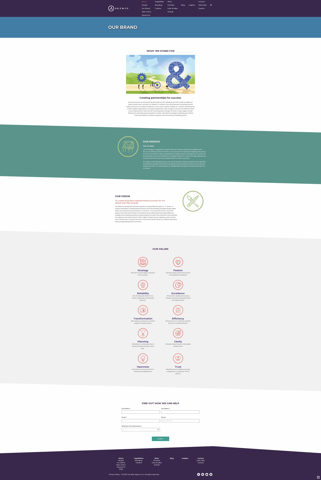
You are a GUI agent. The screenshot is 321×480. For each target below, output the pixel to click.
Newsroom (146, 15)
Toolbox (158, 8)
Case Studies (172, 8)
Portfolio (171, 5)
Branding (158, 5)
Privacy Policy (114, 474)
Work (170, 2)
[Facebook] (211, 474)
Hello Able (202, 5)
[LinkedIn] (203, 474)
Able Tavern (146, 12)
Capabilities (159, 2)
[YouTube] (207, 474)
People (144, 5)
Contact (201, 2)
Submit (160, 439)
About (144, 2)
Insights (192, 5)
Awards (170, 12)
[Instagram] (198, 474)
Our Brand (146, 8)
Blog (183, 5)
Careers (201, 8)
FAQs (121, 469)
